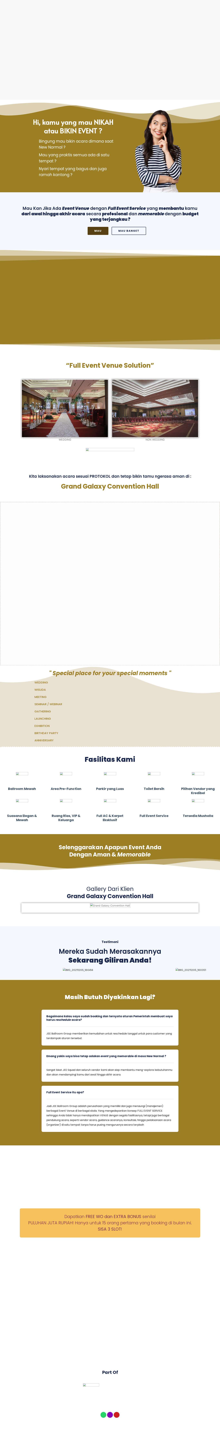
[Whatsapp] (103, 1415)
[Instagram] (110, 1415)
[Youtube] (117, 1415)
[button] (24, 905)
